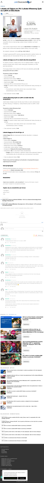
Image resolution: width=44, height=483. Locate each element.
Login (42, 222)
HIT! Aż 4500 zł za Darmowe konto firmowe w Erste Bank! (14, 437)
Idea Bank (3, 208)
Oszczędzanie (4, 451)
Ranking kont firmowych (6, 463)
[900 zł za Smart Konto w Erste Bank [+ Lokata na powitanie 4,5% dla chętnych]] (11, 322)
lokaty (13, 208)
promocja (12, 314)
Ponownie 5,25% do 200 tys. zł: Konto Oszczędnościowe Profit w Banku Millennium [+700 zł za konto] (33, 331)
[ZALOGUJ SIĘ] (42, 2)
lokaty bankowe (20, 208)
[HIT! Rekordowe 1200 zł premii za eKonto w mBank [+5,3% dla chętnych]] (3, 403)
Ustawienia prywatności (10, 478)
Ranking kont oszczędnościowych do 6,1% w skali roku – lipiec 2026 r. (22, 406)
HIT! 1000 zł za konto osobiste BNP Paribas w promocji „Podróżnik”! (32, 356)
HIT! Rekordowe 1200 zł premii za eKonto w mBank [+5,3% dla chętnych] (22, 401)
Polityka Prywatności (13, 475)
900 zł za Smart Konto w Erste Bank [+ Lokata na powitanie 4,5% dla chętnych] (33, 318)
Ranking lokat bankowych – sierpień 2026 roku (17, 396)
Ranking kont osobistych (6, 462)
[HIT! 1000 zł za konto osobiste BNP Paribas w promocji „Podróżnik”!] (11, 359)
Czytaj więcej (26, 324)
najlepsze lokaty (29, 208)
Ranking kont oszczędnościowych (7, 460)
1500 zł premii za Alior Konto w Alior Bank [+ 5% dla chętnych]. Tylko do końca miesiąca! (21, 431)
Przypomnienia (4, 452)
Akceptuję (22, 478)
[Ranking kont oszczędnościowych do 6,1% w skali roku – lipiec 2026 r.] (3, 408)
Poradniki (3, 450)
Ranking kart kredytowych (6, 464)
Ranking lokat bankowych (6, 459)
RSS (2, 472)
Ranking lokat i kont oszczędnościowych (9, 458)
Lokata (8, 208)
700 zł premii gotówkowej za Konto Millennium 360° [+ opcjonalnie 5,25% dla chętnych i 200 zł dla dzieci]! (33, 344)
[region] (15, 475)
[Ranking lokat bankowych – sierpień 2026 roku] (3, 398)
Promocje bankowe (5, 449)
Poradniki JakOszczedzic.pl (6, 465)
